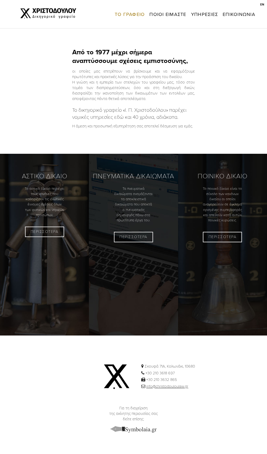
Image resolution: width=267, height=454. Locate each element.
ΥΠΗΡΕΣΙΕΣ (204, 14)
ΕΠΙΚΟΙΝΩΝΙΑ (239, 14)
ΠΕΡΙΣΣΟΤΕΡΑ (45, 231)
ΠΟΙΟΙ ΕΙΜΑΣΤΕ (167, 14)
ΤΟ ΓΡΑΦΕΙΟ (130, 14)
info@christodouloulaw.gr (167, 386)
